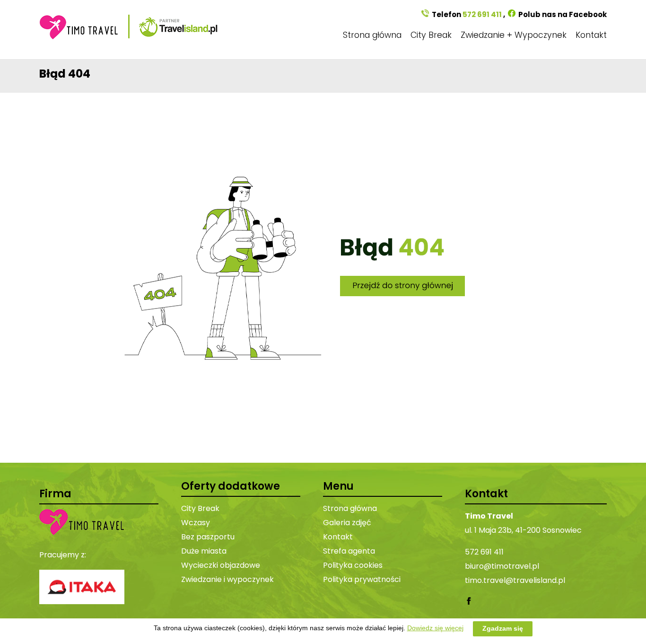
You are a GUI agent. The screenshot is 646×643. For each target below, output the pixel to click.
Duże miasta (204, 551)
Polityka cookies (353, 565)
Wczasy (195, 522)
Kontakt (591, 35)
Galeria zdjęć (347, 522)
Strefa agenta (349, 551)
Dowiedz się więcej (435, 628)
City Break (431, 35)
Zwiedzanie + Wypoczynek (514, 35)
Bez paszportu (208, 536)
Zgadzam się (502, 628)
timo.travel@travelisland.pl (515, 580)
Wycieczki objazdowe (220, 565)
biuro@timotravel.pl (502, 566)
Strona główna (372, 35)
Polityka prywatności (362, 579)
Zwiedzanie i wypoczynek (227, 579)
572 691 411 (482, 14)
